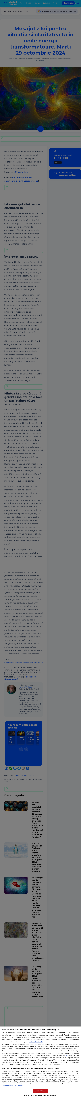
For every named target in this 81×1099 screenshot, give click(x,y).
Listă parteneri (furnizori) (12, 1085)
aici (67, 1055)
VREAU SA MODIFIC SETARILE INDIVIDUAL (40, 1095)
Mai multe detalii (36, 1042)
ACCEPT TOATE (40, 1091)
